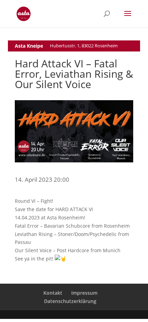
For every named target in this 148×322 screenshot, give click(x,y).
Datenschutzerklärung (70, 301)
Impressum (84, 293)
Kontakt (52, 293)
